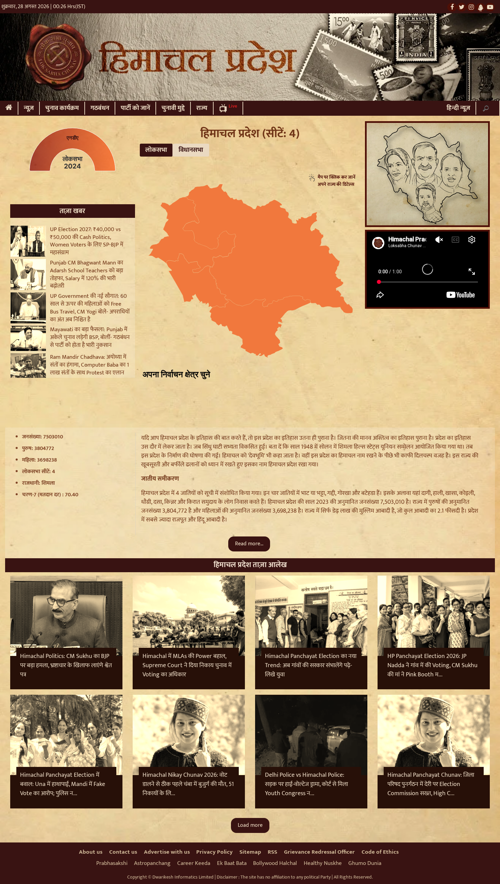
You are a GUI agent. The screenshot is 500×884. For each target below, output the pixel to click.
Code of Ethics (380, 852)
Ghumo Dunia (364, 863)
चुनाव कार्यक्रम (62, 108)
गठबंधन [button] (99, 108)
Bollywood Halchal (275, 863)
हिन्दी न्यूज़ (458, 108)
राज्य (201, 108)
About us (90, 852)
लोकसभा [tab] (156, 150)
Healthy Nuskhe (323, 863)
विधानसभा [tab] (191, 150)
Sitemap (250, 852)
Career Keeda (193, 863)
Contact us (123, 852)
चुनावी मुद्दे (173, 108)
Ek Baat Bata (232, 863)
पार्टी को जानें (135, 108)
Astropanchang (152, 863)
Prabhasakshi (112, 863)
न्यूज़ (29, 108)
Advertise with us (167, 852)
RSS (272, 852)
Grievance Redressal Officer (319, 852)
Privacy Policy (214, 852)
